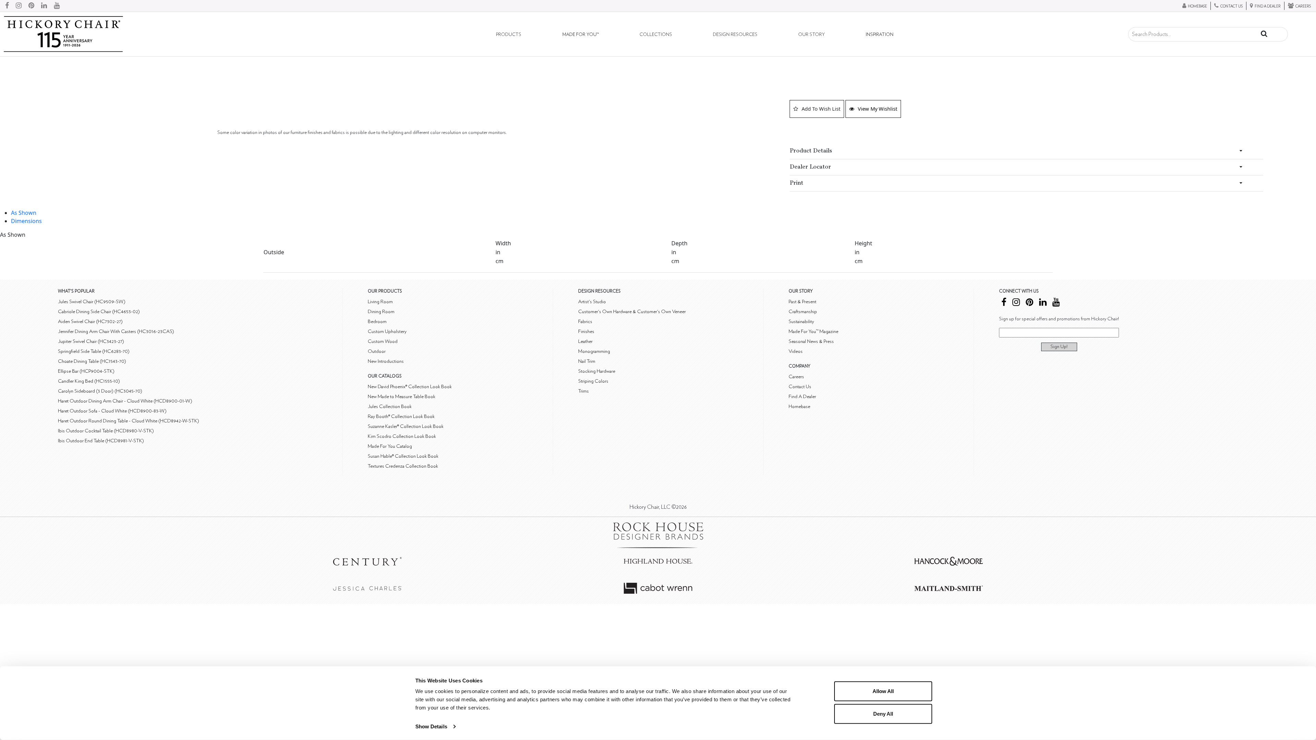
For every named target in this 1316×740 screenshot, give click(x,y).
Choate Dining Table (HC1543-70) (92, 361)
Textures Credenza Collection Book (403, 466)
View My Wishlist (877, 108)
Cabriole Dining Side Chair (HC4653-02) (99, 311)
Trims (583, 391)
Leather (585, 341)
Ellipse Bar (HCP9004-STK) (86, 371)
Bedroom (377, 321)
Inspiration (879, 34)
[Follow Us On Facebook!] (7, 6)
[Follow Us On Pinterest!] (31, 6)
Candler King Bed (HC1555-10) (89, 381)
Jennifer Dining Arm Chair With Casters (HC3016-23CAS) (116, 331)
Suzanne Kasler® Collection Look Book (405, 426)
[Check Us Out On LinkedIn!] (44, 6)
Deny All (883, 713)
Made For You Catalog (390, 446)
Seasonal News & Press (811, 341)
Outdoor (377, 351)
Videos (796, 351)
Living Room (380, 301)
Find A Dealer (802, 396)
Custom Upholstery (387, 331)
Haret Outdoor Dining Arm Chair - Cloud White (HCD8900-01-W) (125, 401)
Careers (796, 376)
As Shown (23, 213)
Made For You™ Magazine (813, 331)
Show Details (431, 726)
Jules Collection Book (390, 406)
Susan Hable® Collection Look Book (403, 456)
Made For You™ (580, 34)
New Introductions (386, 361)
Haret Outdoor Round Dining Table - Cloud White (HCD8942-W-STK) (128, 420)
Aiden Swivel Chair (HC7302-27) (90, 321)
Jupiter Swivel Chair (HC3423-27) (91, 341)
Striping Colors (593, 381)
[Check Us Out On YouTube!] (57, 6)
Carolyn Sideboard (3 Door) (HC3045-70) (100, 391)
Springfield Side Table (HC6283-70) (94, 351)
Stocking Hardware (596, 371)
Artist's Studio (592, 301)
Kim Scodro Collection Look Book (402, 436)
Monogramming (594, 351)
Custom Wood (383, 341)
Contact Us (800, 386)
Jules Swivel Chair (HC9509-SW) (91, 301)
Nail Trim (586, 361)
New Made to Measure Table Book (401, 396)
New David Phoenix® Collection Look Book (410, 386)
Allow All (883, 691)
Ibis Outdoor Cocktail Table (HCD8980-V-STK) (106, 430)
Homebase (799, 406)
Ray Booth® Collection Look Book (401, 416)
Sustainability (801, 321)
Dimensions (26, 221)
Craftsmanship (803, 311)
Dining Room (381, 311)
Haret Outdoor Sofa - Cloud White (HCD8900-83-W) (112, 411)
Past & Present (802, 301)
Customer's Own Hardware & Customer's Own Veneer (632, 311)
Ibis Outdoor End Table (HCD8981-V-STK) (101, 440)
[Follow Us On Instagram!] (19, 6)
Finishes (586, 331)
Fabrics (585, 321)
